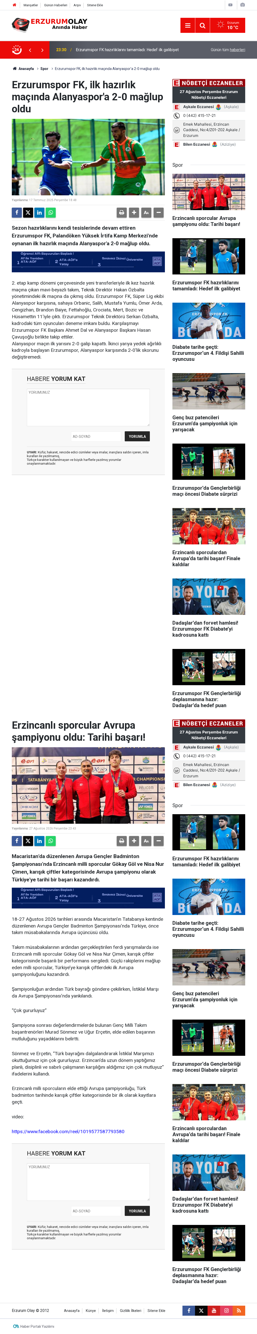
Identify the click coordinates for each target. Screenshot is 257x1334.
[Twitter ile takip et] (201, 1311)
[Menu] (187, 25)
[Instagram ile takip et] (226, 1311)
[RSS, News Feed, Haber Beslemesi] (239, 1311)
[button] (134, 213)
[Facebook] (17, 213)
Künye (91, 1311)
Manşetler (31, 5)
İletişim (108, 1311)
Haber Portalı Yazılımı (37, 1326)
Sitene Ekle (95, 5)
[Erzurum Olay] (49, 25)
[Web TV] (230, 5)
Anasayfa (26, 69)
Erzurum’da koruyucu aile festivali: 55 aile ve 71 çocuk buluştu (129, 49)
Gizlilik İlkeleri (130, 1311)
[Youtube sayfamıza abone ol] (214, 1311)
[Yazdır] (122, 213)
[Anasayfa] (14, 5)
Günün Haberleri (55, 5)
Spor (44, 69)
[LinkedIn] (39, 213)
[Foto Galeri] (242, 5)
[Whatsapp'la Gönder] (51, 213)
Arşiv (77, 5)
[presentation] (30, 50)
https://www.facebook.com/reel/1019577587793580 (68, 1131)
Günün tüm (228, 49)
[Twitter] (28, 213)
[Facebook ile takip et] (188, 1311)
